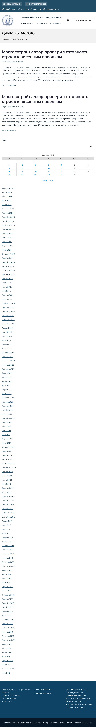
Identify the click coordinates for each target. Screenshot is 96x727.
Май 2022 (6, 385)
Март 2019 (6, 541)
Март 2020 (7, 492)
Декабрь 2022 (8, 361)
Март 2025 (6, 250)
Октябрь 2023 (8, 320)
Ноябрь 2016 (7, 632)
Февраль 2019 (8, 546)
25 (9, 175)
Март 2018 (6, 591)
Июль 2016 (6, 648)
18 (9, 171)
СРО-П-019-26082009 (11, 695)
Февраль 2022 (8, 398)
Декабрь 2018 (8, 554)
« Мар (44, 181)
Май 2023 (6, 340)
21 (48, 171)
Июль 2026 (7, 192)
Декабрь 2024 (8, 262)
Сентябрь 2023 (8, 324)
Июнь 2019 (6, 529)
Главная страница (9, 698)
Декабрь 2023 (8, 311)
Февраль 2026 (8, 209)
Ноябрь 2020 (8, 459)
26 (22, 175)
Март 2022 (6, 394)
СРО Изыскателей (42, 690)
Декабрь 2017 (8, 603)
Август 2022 (7, 373)
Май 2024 (6, 291)
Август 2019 (7, 521)
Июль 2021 (6, 426)
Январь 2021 (7, 451)
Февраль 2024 (8, 303)
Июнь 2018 (6, 578)
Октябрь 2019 (8, 513)
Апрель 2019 (7, 537)
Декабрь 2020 (8, 455)
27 (35, 175)
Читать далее (8, 85)
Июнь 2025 (7, 242)
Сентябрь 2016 (8, 640)
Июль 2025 (7, 237)
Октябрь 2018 (8, 562)
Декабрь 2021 (8, 406)
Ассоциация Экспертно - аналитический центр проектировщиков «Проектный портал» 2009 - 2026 (48, 723)
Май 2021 (6, 435)
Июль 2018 (6, 574)
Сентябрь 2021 (8, 418)
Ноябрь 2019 (7, 509)
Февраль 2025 (8, 254)
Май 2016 (6, 656)
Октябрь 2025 (8, 225)
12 (22, 168)
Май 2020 (6, 484)
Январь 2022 (8, 402)
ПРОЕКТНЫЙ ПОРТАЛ (31, 17)
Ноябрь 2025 (8, 221)
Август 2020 (7, 472)
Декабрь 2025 (8, 217)
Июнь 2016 (6, 652)
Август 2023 (7, 328)
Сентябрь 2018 (8, 566)
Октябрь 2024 (8, 270)
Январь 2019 (7, 550)
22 (61, 171)
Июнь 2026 (7, 196)
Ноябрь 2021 (7, 410)
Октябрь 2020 (8, 463)
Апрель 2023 (7, 344)
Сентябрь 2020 (9, 467)
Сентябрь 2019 (8, 517)
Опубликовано (13, 62)
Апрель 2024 (8, 295)
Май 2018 (6, 582)
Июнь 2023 (7, 336)
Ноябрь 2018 (7, 558)
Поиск (4, 140)
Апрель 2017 (7, 611)
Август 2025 (7, 233)
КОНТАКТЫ (55, 23)
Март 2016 (6, 665)
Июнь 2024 (7, 287)
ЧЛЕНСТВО (26, 23)
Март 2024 (7, 299)
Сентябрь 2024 (9, 274)
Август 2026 (7, 188)
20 (35, 171)
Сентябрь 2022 (9, 369)
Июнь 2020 (7, 480)
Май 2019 (6, 533)
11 (9, 168)
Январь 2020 (8, 500)
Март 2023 (6, 348)
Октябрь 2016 (8, 636)
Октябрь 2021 (8, 414)
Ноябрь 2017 (7, 607)
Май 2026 (6, 200)
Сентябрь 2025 (8, 229)
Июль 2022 (7, 377)
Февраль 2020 (8, 496)
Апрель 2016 (7, 661)
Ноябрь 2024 (8, 266)
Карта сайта (7, 701)
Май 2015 (6, 673)
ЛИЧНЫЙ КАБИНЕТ (83, 20)
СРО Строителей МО (43, 693)
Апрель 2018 (7, 587)
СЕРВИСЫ (40, 23)
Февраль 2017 (8, 619)
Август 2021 (7, 422)
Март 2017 (6, 615)
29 (61, 175)
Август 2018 (7, 570)
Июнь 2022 (7, 381)
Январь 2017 (7, 624)
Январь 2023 (7, 357)
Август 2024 (7, 279)
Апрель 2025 (7, 246)
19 (22, 171)
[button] (42, 17)
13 (35, 168)
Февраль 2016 (8, 669)
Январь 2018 (7, 599)
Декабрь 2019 (8, 504)
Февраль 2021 (8, 447)
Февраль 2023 (8, 352)
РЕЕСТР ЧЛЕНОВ (53, 17)
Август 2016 (7, 644)
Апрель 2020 (8, 488)
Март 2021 (6, 443)
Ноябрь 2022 (8, 365)
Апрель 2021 (7, 439)
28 (49, 175)
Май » (51, 181)
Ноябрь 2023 (8, 316)
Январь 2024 (8, 307)
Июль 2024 (7, 283)
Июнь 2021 (6, 431)
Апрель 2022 (8, 389)
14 (49, 168)
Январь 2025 (7, 258)
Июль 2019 (6, 525)
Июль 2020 (7, 476)
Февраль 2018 (8, 595)
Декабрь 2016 (8, 628)
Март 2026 (6, 205)
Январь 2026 (8, 213)
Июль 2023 (7, 332)
